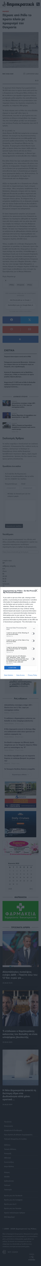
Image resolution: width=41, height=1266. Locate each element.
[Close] (37, 591)
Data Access (20, 675)
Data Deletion (8, 675)
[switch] (33, 633)
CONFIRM (12, 668)
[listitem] (20, 628)
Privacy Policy (32, 675)
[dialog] (20, 633)
